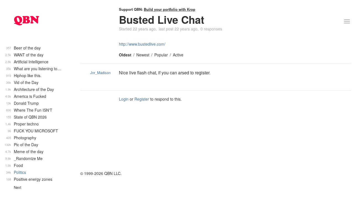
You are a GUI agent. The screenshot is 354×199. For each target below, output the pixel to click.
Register (141, 99)
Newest (142, 54)
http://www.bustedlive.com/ (142, 44)
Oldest (125, 54)
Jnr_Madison (100, 72)
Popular (161, 54)
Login (124, 99)
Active (178, 54)
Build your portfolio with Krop (169, 9)
